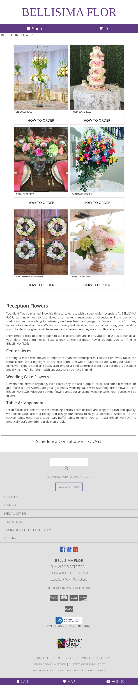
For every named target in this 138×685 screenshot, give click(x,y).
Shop (37, 28)
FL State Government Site (87, 664)
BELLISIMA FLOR (69, 12)
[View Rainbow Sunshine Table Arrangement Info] (97, 159)
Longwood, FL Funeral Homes (49, 658)
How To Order (41, 120)
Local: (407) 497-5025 (69, 579)
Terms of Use (96, 670)
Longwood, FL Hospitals (92, 658)
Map (70, 681)
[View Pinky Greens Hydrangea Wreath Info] (41, 242)
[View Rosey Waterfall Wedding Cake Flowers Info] (97, 77)
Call (24, 681)
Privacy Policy (43, 670)
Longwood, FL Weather (49, 664)
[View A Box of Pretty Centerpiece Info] (41, 159)
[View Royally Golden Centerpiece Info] (97, 242)
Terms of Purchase (70, 670)
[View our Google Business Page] (69, 551)
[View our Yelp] (75, 551)
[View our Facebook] (62, 551)
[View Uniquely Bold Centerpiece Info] (41, 77)
